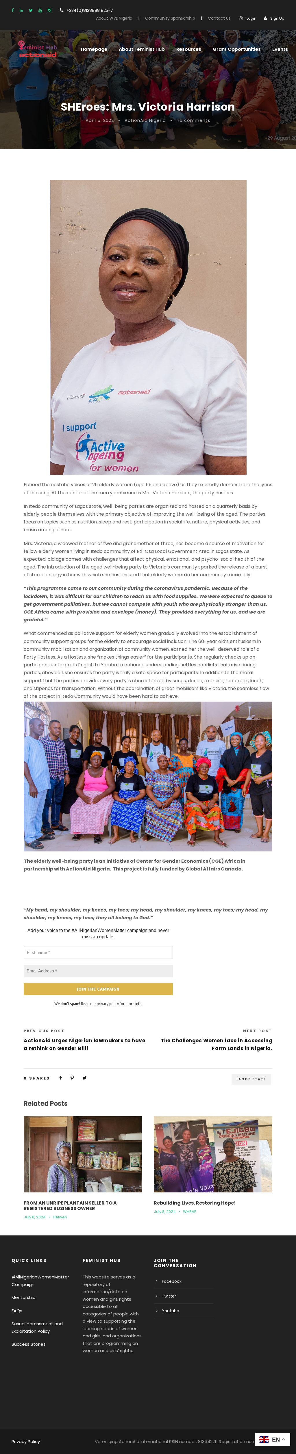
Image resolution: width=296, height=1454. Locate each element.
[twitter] (31, 10)
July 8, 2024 (35, 1217)
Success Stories (29, 1344)
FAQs (17, 1311)
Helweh (60, 1217)
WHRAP (190, 1211)
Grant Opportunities (237, 49)
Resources (188, 49)
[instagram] (49, 10)
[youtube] (40, 10)
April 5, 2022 (100, 120)
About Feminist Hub (142, 49)
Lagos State (251, 1079)
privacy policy (108, 1003)
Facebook (172, 1281)
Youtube (170, 1311)
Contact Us (219, 18)
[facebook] (13, 10)
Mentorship (24, 1297)
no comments (193, 120)
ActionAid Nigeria (145, 120)
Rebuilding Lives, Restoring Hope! (195, 1203)
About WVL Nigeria (114, 18)
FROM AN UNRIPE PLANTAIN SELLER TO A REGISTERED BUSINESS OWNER (70, 1206)
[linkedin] (21, 10)
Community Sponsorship (170, 18)
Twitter (169, 1296)
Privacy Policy (26, 1441)
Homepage (94, 49)
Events (280, 49)
